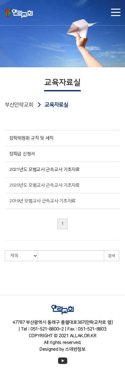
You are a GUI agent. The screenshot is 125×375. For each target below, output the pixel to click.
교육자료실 (56, 105)
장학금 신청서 (22, 153)
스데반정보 (75, 349)
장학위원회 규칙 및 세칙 (31, 138)
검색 (111, 256)
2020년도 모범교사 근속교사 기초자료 (44, 185)
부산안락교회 (19, 105)
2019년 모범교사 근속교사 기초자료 (42, 201)
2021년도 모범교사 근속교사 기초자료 (44, 169)
